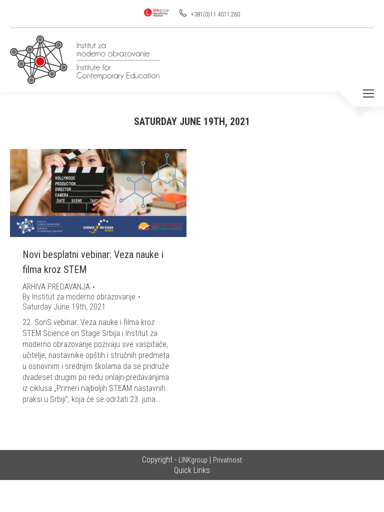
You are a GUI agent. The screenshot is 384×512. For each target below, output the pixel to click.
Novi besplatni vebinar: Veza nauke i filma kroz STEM (93, 262)
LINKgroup (193, 460)
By (79, 297)
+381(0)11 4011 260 (215, 14)
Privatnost (227, 460)
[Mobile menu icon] (368, 93)
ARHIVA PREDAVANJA (56, 287)
